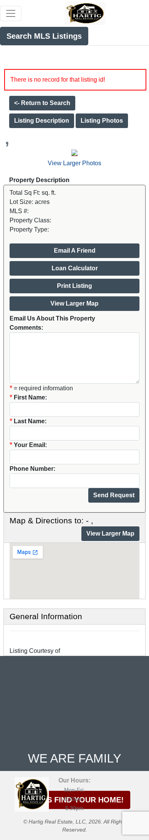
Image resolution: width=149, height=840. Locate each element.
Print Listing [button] (74, 286)
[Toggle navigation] (10, 13)
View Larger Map (110, 533)
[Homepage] (85, 12)
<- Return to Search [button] (42, 103)
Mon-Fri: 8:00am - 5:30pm (75, 799)
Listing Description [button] (41, 120)
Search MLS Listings (44, 36)
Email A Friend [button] (75, 250)
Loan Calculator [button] (75, 268)
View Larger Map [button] (74, 303)
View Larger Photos (74, 163)
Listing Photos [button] (102, 120)
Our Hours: (74, 780)
